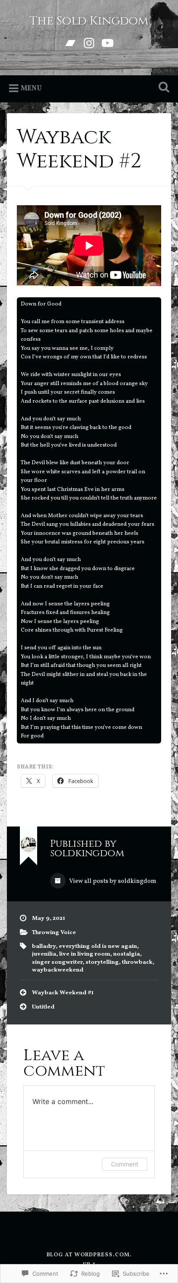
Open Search (162, 88)
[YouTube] (107, 42)
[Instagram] (89, 42)
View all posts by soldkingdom (112, 881)
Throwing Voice (54, 932)
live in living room (84, 954)
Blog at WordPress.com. (89, 1255)
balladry (44, 946)
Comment (124, 1164)
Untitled (43, 1007)
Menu (31, 88)
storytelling (102, 962)
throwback (137, 962)
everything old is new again (98, 946)
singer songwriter (57, 962)
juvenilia (44, 954)
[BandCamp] (70, 42)
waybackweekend (57, 970)
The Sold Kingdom (89, 21)
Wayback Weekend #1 (63, 993)
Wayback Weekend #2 (79, 149)
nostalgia (126, 954)
